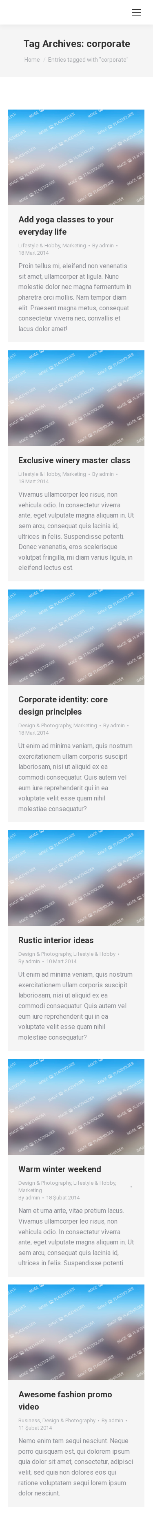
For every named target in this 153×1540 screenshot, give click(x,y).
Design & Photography (44, 725)
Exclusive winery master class (74, 460)
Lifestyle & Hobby (39, 245)
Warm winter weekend (59, 1169)
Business (29, 1420)
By (103, 245)
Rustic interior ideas (56, 940)
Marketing (74, 245)
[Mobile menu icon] (137, 12)
